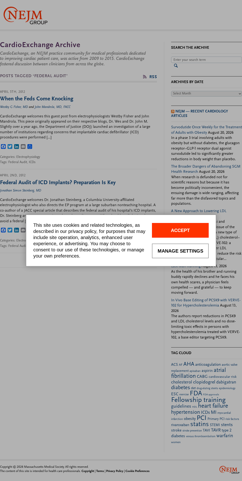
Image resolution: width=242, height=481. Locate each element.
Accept (180, 230)
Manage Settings (180, 251)
